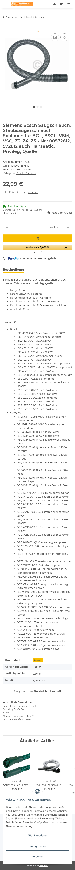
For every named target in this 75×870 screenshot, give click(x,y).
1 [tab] (34, 107)
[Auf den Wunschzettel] (64, 37)
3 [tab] (41, 107)
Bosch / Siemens (26, 173)
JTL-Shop (43, 865)
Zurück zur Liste (14, 17)
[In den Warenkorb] (6, 28)
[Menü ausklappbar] (5, 2)
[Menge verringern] (7, 227)
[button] (54, 4)
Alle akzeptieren (37, 835)
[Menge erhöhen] (68, 227)
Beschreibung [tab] (13, 269)
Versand (33, 192)
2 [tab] (37, 107)
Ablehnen (37, 856)
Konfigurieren (37, 846)
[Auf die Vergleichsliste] (55, 37)
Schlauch (38, 660)
